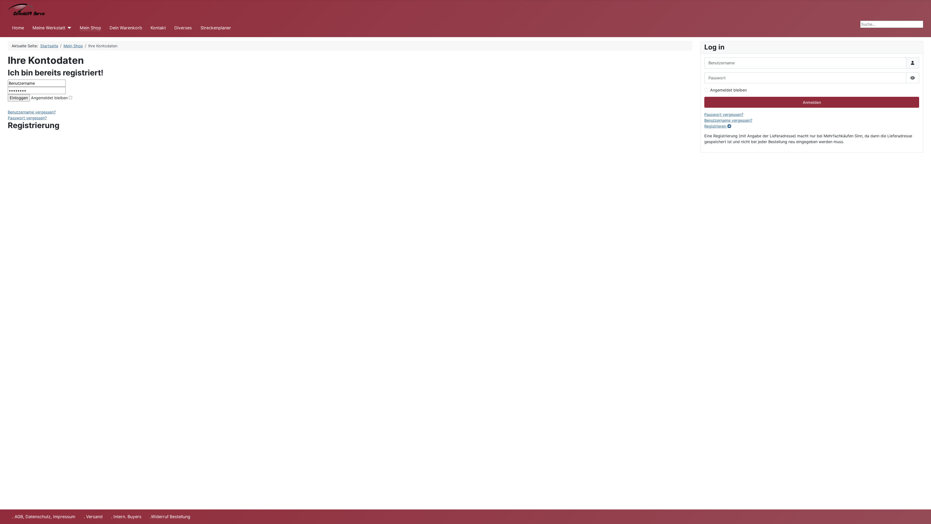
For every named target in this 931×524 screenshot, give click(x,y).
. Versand (93, 516)
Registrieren (715, 126)
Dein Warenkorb (126, 27)
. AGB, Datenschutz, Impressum (43, 516)
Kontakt (158, 27)
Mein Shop (90, 27)
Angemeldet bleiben (49, 97)
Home (18, 27)
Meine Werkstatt (48, 27)
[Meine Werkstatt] (68, 28)
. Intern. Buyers (126, 516)
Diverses (183, 27)
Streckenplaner (216, 27)
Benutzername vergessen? (32, 112)
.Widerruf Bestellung (170, 516)
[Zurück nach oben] (922, 515)
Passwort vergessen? (27, 117)
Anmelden (812, 102)
